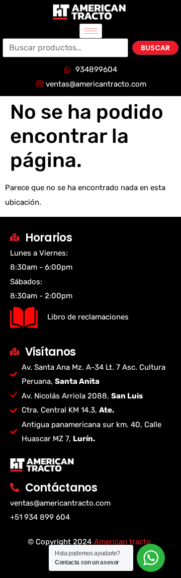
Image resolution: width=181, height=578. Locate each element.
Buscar (155, 48)
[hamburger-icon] (90, 31)
